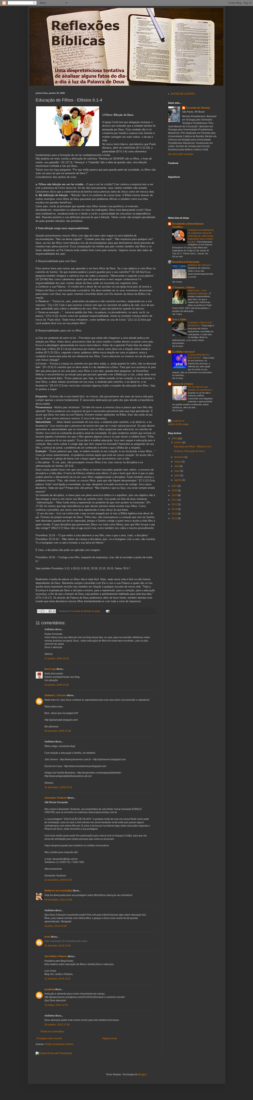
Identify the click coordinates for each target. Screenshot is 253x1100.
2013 (175, 509)
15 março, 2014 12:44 (56, 1005)
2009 (175, 490)
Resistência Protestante (185, 262)
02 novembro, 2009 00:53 (58, 880)
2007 (175, 486)
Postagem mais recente (49, 1038)
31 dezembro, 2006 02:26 (58, 787)
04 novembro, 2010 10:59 (58, 899)
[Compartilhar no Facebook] (50, 611)
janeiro (178, 442)
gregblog (49, 989)
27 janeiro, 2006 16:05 (56, 658)
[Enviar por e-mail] (39, 611)
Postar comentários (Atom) (59, 1044)
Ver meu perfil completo (180, 154)
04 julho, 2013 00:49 (55, 926)
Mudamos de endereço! (199, 265)
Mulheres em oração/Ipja (58, 890)
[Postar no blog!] (43, 611)
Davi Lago (50, 669)
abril (177, 466)
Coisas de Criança (182, 383)
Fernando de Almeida (198, 107)
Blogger (142, 1074)
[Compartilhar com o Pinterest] (54, 611)
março (178, 461)
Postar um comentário (52, 1031)
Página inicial (109, 1038)
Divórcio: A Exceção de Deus (189, 451)
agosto (178, 480)
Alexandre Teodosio (55, 797)
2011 (175, 499)
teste (47, 936)
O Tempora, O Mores (183, 287)
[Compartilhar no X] (46, 611)
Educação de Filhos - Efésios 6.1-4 (192, 446)
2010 (175, 495)
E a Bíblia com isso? (183, 351)
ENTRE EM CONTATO (183, 93)
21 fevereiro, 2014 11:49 (57, 945)
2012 (175, 504)
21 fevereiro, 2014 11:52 (57, 978)
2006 (175, 438)
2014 (175, 513)
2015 (175, 518)
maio (177, 471)
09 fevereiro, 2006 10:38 (57, 731)
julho (177, 475)
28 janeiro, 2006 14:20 (56, 684)
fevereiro (179, 457)
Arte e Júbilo (179, 319)
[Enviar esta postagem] (107, 611)
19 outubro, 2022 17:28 (57, 1024)
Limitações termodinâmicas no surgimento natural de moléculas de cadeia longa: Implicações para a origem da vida (201, 236)
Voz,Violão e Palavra (55, 956)
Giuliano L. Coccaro (55, 695)
